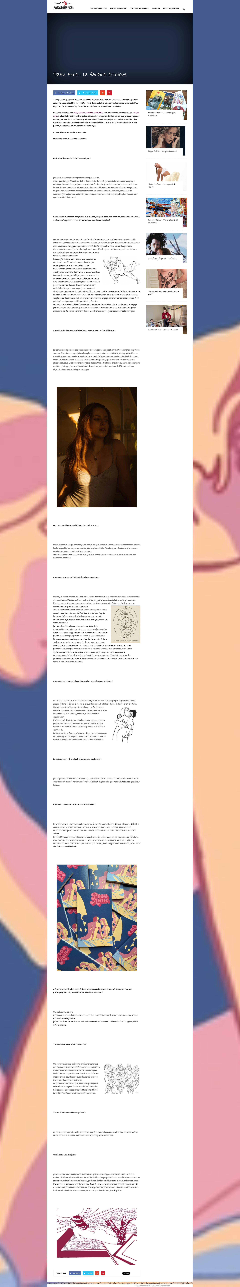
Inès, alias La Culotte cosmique (87, 112)
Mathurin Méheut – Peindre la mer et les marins (163, 221)
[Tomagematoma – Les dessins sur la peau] (166, 283)
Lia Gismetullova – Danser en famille (163, 329)
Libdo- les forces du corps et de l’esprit (162, 185)
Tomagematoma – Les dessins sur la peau (163, 293)
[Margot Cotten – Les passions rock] (166, 141)
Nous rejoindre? (171, 8)
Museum (156, 8)
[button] (184, 9)
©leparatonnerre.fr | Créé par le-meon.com (152, 1286)
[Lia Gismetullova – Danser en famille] (166, 319)
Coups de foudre (118, 8)
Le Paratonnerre (98, 8)
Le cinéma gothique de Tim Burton (162, 258)
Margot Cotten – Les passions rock (162, 151)
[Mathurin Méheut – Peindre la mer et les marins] (166, 212)
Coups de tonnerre (139, 8)
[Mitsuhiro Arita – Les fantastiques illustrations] (166, 105)
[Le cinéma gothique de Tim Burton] (166, 248)
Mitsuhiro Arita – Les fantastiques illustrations (162, 114)
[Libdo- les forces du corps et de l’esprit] (166, 176)
